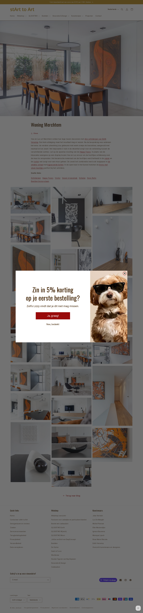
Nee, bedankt (52, 324)
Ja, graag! (53, 315)
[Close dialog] (124, 273)
